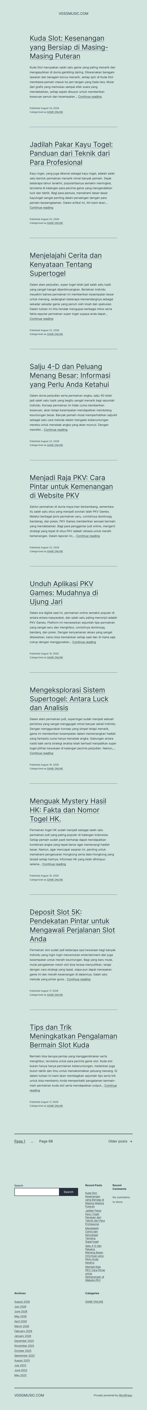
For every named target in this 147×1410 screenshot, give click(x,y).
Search (18, 1185)
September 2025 (24, 1355)
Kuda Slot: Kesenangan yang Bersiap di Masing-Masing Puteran (69, 47)
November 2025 (24, 1345)
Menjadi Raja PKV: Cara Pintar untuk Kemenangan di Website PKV (71, 486)
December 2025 (24, 1340)
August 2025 (22, 1360)
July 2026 (20, 1306)
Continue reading (90, 96)
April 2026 (20, 1321)
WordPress (125, 1395)
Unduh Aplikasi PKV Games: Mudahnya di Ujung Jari (64, 592)
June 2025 (20, 1370)
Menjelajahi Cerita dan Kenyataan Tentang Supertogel (66, 264)
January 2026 (22, 1335)
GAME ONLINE (55, 112)
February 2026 (23, 1331)
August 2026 (22, 1301)
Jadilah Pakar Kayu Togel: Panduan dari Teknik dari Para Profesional (71, 153)
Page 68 (46, 1141)
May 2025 (20, 1375)
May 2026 (20, 1316)
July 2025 (20, 1365)
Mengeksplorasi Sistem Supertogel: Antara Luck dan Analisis (69, 699)
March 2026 (21, 1326)
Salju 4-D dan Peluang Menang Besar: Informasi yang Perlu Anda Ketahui (70, 375)
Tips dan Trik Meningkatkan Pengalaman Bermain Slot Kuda (73, 1036)
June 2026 (20, 1311)
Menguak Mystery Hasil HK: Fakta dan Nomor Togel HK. (68, 810)
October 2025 (22, 1350)
